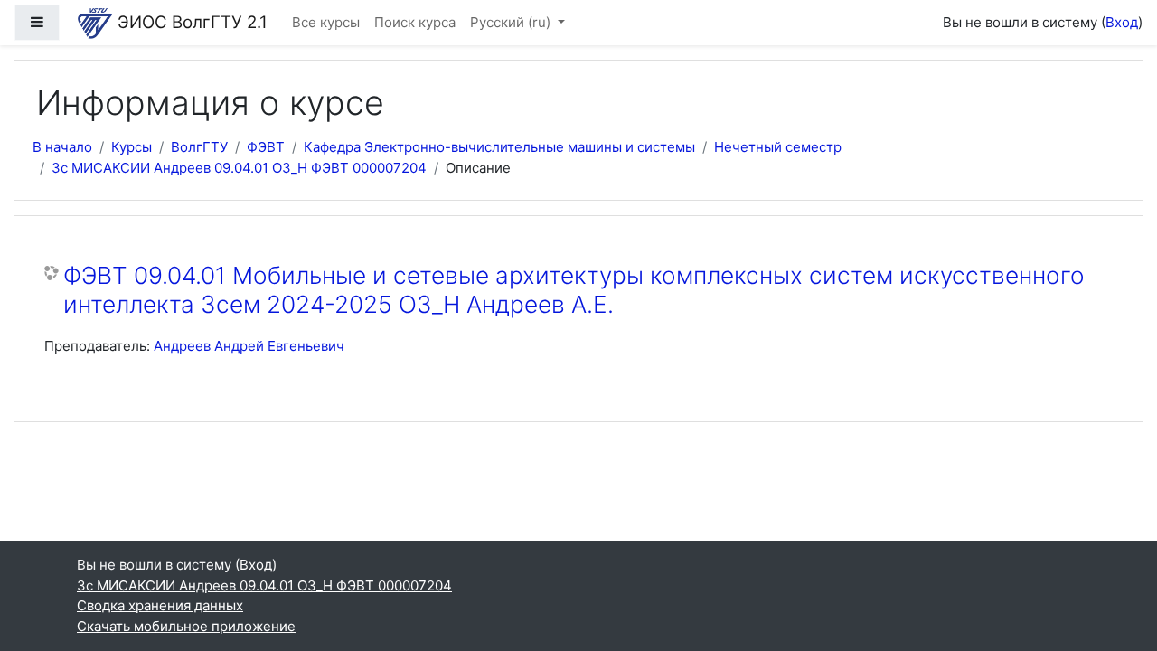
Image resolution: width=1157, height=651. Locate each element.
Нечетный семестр (778, 147)
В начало (62, 147)
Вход (1121, 22)
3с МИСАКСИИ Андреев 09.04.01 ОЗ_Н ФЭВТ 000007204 (239, 167)
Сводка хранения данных (160, 605)
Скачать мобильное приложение (186, 626)
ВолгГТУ (199, 147)
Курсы (131, 147)
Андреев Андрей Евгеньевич (249, 345)
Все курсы (326, 22)
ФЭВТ (266, 147)
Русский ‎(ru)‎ (512, 22)
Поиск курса (415, 22)
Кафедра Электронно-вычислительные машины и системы (499, 147)
